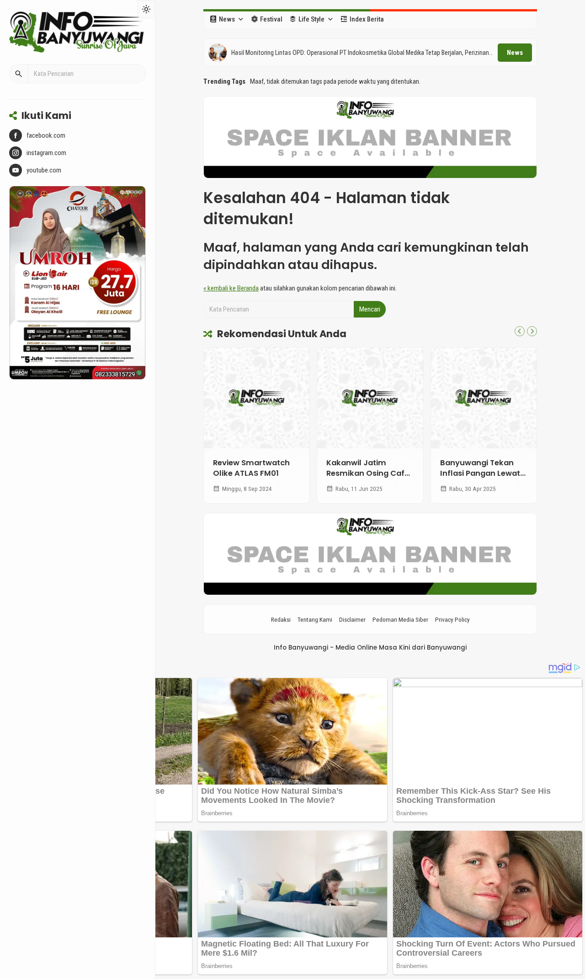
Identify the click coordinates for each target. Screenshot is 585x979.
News (227, 19)
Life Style (311, 19)
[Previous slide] (520, 331)
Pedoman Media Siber (400, 619)
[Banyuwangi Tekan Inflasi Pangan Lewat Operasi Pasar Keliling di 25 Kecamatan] (484, 398)
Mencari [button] (369, 309)
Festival (271, 19)
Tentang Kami (315, 619)
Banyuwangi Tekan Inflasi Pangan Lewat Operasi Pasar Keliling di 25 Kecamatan (482, 478)
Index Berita (367, 19)
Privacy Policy (452, 619)
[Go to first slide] (532, 331)
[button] (19, 74)
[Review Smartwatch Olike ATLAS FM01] (256, 398)
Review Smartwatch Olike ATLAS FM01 (251, 468)
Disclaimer (352, 619)
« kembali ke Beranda (231, 288)
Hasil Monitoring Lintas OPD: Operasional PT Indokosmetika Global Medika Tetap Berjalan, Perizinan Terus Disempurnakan (360, 53)
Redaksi (281, 619)
